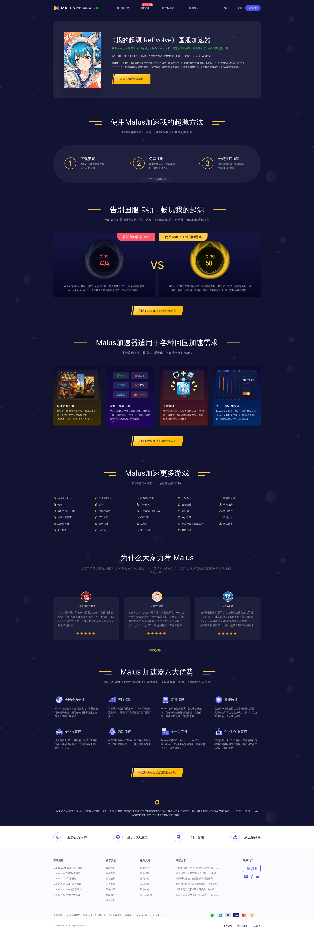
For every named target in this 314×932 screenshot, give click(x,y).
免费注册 (253, 8)
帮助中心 (145, 889)
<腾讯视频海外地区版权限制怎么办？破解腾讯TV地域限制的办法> (197, 878)
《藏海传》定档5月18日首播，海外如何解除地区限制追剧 (197, 889)
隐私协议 (110, 878)
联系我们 (110, 900)
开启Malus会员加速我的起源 (157, 772)
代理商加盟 (242, 925)
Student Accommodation (148, 915)
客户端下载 (123, 7)
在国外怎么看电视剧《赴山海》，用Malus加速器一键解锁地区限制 (197, 894)
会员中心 (145, 878)
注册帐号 (145, 867)
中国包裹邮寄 (73, 915)
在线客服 (251, 868)
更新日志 (110, 894)
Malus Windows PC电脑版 (67, 867)
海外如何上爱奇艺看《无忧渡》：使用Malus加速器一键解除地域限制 (197, 873)
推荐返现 (194, 7)
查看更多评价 (156, 650)
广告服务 (256, 925)
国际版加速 (146, 894)
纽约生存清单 (115, 915)
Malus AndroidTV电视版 (66, 894)
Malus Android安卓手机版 (67, 883)
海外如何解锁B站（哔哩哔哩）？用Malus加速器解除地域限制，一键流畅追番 (197, 884)
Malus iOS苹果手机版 (65, 878)
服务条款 (110, 873)
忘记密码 (145, 883)
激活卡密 (145, 873)
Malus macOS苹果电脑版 (66, 873)
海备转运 (87, 915)
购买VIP (146, 7)
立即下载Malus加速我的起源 (157, 311)
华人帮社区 (100, 915)
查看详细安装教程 (157, 179)
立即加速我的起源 (131, 79)
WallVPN (129, 915)
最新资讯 (110, 867)
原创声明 (110, 889)
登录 (240, 8)
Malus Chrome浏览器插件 (67, 889)
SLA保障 (110, 883)
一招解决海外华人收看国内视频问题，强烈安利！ (197, 867)
